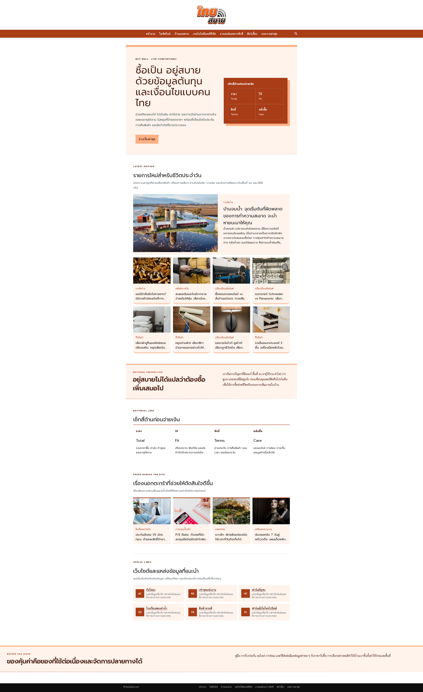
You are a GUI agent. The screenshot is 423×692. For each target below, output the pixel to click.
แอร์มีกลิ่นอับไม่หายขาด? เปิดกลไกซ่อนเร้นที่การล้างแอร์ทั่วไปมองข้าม (151, 299)
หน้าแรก (150, 33)
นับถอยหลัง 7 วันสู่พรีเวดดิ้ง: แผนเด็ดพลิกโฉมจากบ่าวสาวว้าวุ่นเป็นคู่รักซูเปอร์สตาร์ (270, 541)
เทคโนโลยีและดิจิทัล (204, 33)
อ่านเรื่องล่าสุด (147, 139)
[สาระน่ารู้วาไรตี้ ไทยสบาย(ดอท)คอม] (211, 15)
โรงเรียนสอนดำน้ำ (156, 608)
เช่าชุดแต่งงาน (207, 590)
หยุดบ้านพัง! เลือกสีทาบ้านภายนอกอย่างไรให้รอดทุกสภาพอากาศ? (189, 348)
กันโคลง (150, 590)
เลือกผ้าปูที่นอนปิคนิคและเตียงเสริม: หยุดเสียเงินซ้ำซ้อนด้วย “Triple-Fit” (152, 348)
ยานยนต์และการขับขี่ (231, 33)
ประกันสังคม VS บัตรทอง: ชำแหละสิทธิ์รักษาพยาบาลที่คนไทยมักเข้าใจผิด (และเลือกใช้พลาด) (151, 541)
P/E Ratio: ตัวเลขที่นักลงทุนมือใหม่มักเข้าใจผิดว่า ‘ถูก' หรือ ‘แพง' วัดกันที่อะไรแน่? (190, 541)
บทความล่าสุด (269, 33)
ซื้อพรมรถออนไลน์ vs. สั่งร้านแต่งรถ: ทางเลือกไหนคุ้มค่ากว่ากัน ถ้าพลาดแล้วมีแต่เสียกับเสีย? (231, 301)
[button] (296, 34)
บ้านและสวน (181, 33)
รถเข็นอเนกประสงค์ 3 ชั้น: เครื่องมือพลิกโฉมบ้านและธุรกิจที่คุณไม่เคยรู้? (270, 350)
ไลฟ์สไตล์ (165, 33)
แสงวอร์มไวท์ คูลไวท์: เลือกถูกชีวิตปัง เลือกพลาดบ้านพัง (229, 348)
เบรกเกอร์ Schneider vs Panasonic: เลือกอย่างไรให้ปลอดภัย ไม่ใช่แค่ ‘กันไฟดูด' (270, 301)
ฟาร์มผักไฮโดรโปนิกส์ (264, 608)
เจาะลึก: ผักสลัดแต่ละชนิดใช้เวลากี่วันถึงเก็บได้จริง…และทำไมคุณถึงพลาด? (231, 541)
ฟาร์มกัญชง (258, 590)
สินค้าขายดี (205, 608)
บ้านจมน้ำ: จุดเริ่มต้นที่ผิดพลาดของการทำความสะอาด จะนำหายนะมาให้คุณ (253, 216)
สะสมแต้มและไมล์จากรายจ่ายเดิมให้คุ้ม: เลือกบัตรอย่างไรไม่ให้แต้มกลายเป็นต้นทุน (191, 301)
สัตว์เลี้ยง (252, 33)
